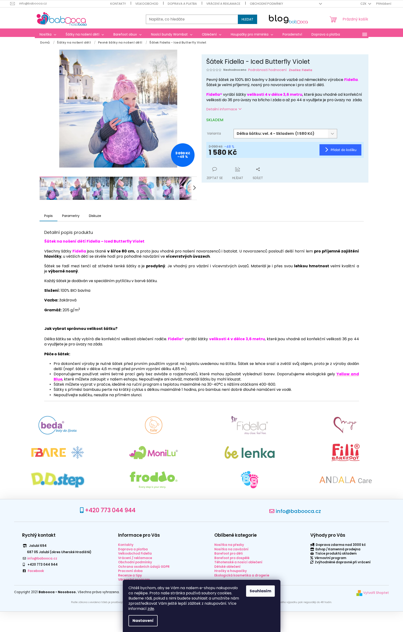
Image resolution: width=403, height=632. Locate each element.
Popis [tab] (48, 215)
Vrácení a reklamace (223, 3)
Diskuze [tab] (95, 215)
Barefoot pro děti (228, 553)
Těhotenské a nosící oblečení (238, 562)
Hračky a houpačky (230, 571)
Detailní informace (221, 109)
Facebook (36, 571)
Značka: (300, 70)
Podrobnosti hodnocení (267, 70)
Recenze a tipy (130, 575)
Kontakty (118, 3)
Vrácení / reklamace (135, 558)
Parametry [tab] (71, 215)
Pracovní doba (130, 571)
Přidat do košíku (343, 150)
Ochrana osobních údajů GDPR (144, 566)
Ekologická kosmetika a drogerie (241, 575)
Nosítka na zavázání (231, 549)
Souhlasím (260, 591)
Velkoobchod (146, 3)
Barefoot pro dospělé (231, 558)
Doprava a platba (182, 3)
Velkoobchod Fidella (135, 553)
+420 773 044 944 (110, 510)
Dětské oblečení (227, 566)
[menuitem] (48, 34)
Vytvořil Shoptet (375, 593)
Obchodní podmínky (266, 3)
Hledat (247, 19)
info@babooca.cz (298, 511)
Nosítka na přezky (229, 545)
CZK (363, 3)
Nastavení (143, 620)
